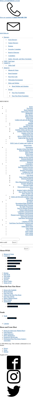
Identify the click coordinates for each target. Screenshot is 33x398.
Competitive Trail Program (25, 211)
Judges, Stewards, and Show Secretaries (19, 59)
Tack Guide (29, 180)
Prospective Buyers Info (11, 337)
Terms (5, 350)
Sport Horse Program (27, 216)
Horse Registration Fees (26, 150)
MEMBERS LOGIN (14, 1)
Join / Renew (29, 115)
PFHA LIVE (4, 1)
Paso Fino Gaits (12, 76)
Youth (31, 121)
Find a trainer (29, 231)
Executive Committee (14, 49)
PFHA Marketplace (9, 335)
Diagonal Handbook (27, 159)
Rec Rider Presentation (26, 206)
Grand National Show (26, 165)
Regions (10, 46)
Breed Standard (12, 73)
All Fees (6, 279)
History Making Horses (10, 298)
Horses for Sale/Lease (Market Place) (14, 330)
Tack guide (7, 276)
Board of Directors (13, 52)
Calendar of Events (27, 221)
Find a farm (29, 230)
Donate (10, 89)
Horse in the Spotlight (10, 290)
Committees (11, 55)
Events (31, 220)
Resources (30, 141)
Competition (29, 164)
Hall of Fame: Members (26, 128)
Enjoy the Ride (12, 306)
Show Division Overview (25, 167)
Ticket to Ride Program (26, 210)
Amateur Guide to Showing (25, 190)
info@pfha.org (4, 33)
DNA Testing (29, 152)
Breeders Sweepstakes (26, 170)
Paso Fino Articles (9, 296)
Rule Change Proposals (26, 177)
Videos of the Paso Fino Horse (12, 295)
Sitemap (6, 351)
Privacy (6, 348)
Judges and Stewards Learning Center (22, 197)
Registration (29, 147)
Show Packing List (27, 193)
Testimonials (7, 301)
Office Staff (11, 65)
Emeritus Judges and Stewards (24, 130)
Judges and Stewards (27, 195)
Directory (6, 37)
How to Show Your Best (26, 192)
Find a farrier (29, 233)
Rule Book (30, 139)
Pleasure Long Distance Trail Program (22, 215)
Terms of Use (7, 283)
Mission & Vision (13, 70)
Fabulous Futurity (28, 169)
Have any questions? (13, 17)
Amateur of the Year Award (25, 131)
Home (31, 106)
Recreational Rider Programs (24, 205)
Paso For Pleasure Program (25, 208)
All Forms (7, 278)
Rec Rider (30, 202)
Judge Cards (29, 198)
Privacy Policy (8, 281)
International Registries (26, 160)
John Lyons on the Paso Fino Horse (18, 304)
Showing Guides (28, 185)
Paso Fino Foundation (18, 92)
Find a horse (29, 228)
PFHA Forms (29, 116)
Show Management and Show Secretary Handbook (24, 182)
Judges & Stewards (13, 269)
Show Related (8, 300)
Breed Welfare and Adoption (20, 86)
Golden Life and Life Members (24, 120)
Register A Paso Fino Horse (25, 149)
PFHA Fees (29, 118)
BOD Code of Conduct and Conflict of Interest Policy (21, 144)
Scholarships (29, 125)
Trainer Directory (13, 43)
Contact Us (7, 63)
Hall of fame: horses (27, 111)
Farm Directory (12, 39)
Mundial (30, 123)
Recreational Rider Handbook (24, 203)
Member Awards (28, 126)
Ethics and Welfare (13, 83)
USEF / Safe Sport (9, 61)
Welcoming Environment (15, 80)
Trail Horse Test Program (25, 218)
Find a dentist (29, 234)
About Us (6, 68)
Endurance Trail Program (25, 213)
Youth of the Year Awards (25, 138)
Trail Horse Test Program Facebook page (21, 223)
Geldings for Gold (27, 172)
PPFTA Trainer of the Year (25, 136)
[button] (4, 101)
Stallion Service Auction (26, 157)
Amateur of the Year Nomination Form (27, 134)
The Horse (30, 108)
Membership (29, 113)
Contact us (7, 256)
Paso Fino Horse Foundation (20, 96)
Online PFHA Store (27, 226)
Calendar (6, 323)
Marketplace (29, 225)
